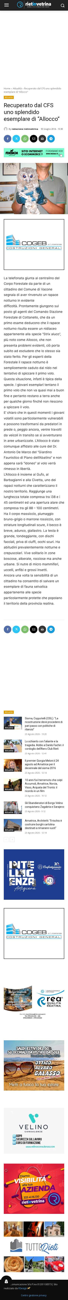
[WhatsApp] (25, 138)
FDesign (22, 1288)
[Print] (42, 138)
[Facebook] (7, 138)
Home (7, 88)
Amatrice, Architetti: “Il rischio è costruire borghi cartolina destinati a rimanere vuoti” (43, 824)
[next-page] (12, 839)
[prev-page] (6, 839)
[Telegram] (51, 138)
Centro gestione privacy (33, 1295)
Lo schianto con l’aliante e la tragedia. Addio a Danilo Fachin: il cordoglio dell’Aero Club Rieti (44, 745)
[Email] (33, 138)
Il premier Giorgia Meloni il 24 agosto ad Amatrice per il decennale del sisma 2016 (42, 764)
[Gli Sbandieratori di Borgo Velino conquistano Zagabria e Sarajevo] (13, 807)
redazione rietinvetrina (25, 128)
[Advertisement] (34, 47)
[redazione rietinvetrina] (6, 129)
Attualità (17, 88)
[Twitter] (16, 138)
